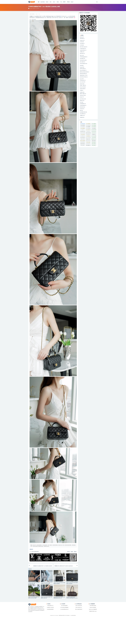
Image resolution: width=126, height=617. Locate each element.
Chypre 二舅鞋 (82, 85)
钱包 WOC (81, 53)
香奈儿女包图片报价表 (78, 609)
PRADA (81, 100)
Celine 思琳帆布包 (94, 123)
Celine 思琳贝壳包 (94, 126)
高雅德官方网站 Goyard (92, 611)
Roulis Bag (56, 615)
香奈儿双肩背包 (83, 142)
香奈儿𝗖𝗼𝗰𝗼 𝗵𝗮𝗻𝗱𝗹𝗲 (94, 145)
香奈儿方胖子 (88, 143)
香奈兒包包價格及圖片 (35, 551)
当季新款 (81, 115)
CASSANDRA (82, 103)
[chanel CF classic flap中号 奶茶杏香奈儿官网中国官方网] (34, 576)
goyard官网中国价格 (93, 605)
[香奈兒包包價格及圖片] (28, 8)
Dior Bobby (81, 58)
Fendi (81, 65)
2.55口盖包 (81, 43)
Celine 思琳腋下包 (88, 126)
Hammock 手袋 (82, 95)
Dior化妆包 (88, 134)
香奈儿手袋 (83, 143)
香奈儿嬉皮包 (94, 142)
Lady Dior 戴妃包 (82, 63)
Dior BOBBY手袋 (94, 130)
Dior (80, 55)
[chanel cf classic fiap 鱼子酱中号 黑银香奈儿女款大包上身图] (34, 590)
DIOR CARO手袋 (82, 133)
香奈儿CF (31, 549)
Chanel (31, 8)
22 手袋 (81, 45)
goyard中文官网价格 (93, 607)
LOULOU (81, 108)
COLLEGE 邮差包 (82, 105)
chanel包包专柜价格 (73, 615)
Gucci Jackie (82, 137)
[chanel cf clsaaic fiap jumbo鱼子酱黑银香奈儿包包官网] (59, 576)
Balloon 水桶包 (82, 93)
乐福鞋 (81, 90)
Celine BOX (81, 38)
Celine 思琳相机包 (94, 125)
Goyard (81, 67)
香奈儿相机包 (82, 145)
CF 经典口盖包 (82, 48)
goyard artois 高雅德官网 (93, 609)
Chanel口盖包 (94, 128)
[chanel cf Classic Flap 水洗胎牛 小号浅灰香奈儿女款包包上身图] (47, 576)
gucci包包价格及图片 (64, 605)
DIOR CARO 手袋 (88, 133)
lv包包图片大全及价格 (50, 607)
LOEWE (81, 92)
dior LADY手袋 (83, 134)
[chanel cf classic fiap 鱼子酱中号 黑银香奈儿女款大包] (47, 590)
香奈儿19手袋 (83, 139)
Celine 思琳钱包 (88, 128)
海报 (72, 551)
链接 (75, 551)
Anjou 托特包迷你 (82, 70)
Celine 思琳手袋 (83, 125)
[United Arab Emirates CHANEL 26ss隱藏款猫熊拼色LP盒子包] (59, 590)
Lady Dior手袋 (94, 137)
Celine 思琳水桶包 (88, 125)
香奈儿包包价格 (67, 615)
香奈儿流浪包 (94, 143)
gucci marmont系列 (88, 137)
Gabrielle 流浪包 (82, 50)
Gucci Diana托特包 (94, 136)
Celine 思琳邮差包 (83, 128)
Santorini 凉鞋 (82, 88)
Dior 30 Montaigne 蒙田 (83, 130)
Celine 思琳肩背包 (83, 126)
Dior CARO (94, 131)
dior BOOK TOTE (82, 131)
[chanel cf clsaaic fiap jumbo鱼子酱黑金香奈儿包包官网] (72, 576)
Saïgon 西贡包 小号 (83, 75)
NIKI (80, 110)
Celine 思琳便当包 (88, 123)
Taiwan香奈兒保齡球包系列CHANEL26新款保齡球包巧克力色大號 (71, 598)
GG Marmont (82, 80)
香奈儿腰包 (88, 145)
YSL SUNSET (82, 113)
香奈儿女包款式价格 (79, 605)
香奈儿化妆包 (94, 140)
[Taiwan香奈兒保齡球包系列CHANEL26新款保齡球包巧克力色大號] (72, 590)
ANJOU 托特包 (82, 68)
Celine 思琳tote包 (82, 123)
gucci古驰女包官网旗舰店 (64, 607)
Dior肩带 (94, 134)
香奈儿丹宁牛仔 (88, 140)
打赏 (69, 551)
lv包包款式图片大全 (50, 605)
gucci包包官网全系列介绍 (64, 609)
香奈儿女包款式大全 (79, 607)
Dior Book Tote (82, 60)
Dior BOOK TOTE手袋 (88, 131)
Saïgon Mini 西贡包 (83, 73)
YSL (80, 102)
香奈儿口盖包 (88, 142)
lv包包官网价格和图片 (50, 609)
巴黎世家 (81, 117)
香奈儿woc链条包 (82, 140)
